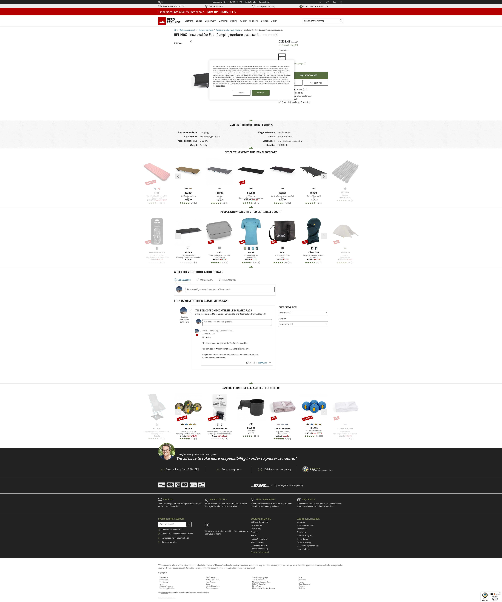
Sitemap (164, 592)
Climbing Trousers (166, 586)
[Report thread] (269, 363)
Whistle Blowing (304, 542)
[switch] (495, 599)
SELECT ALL (260, 93)
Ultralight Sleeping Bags (261, 582)
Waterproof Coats (212, 580)
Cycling (234, 20)
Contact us (255, 532)
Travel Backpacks (259, 580)
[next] (324, 176)
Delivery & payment (260, 522)
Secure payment (216, 6)
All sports (253, 20)
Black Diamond (304, 584)
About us (301, 522)
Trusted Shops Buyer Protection (296, 102)
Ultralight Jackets (212, 586)
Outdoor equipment (187, 30)
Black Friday (164, 580)
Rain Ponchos (211, 582)
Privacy (260, 542)
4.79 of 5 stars (315, 6)
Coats (208, 584)
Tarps (161, 584)
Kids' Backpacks (258, 584)
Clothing (189, 20)
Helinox (180, 35)
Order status (256, 525)
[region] (251, 80)
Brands (264, 20)
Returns (254, 535)
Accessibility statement (308, 545)
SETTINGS (241, 93)
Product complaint (259, 539)
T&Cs (253, 542)
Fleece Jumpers (212, 588)
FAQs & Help (256, 528)
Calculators (163, 578)
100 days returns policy (266, 6)
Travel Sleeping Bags (260, 578)
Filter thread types (288, 307)
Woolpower (303, 586)
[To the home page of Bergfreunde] (170, 20)
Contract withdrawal (260, 552)
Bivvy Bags (256, 586)
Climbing (223, 20)
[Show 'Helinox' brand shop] (178, 43)
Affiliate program (304, 535)
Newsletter (302, 528)
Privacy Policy (220, 86)
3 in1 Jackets (211, 578)
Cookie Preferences (259, 545)
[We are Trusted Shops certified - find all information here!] (305, 469)
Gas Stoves (163, 582)
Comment (262, 363)
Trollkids (302, 588)
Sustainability (303, 549)
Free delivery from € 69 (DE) (174, 6)
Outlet (274, 20)
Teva (300, 578)
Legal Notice (302, 539)
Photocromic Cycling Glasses (263, 588)
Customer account (305, 525)
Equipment (210, 20)
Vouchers (301, 532)
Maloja (301, 582)
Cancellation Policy (259, 548)
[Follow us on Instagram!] (209, 526)
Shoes (199, 20)
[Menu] (499, 593)
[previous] (178, 176)
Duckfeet (302, 580)
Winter (243, 20)
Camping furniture (206, 30)
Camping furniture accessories (228, 30)
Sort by (282, 318)
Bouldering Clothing (167, 588)
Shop (160, 2)
